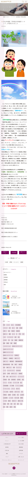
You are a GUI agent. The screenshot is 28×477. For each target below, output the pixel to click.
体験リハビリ (9, 367)
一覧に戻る (14, 252)
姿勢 (23, 379)
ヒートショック (21, 376)
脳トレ (12, 324)
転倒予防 (11, 391)
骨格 (9, 331)
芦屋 (12, 364)
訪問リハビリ (5, 361)
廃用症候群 (13, 379)
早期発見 (5, 394)
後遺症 (4, 403)
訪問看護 (6, 277)
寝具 (4, 367)
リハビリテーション (7, 346)
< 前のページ (5, 252)
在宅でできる (17, 391)
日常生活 (7, 247)
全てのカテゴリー (7, 272)
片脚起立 (13, 331)
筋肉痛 (21, 328)
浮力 (9, 340)
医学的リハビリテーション (17, 346)
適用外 (11, 406)
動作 (4, 406)
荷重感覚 (20, 373)
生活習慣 (22, 394)
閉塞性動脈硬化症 (18, 361)
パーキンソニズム (6, 388)
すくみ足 (9, 382)
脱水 (18, 394)
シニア (4, 370)
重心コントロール (13, 376)
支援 (14, 403)
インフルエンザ (10, 337)
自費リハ (5, 331)
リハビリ (8, 324)
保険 (10, 247)
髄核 (11, 343)
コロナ (4, 337)
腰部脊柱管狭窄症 (6, 364)
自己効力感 (18, 370)
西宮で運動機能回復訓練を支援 (9, 228)
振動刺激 (18, 331)
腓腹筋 (21, 397)
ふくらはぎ (11, 397)
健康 (17, 328)
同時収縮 (5, 379)
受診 (10, 328)
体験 (14, 367)
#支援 (6, 262)
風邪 (15, 337)
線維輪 (15, 343)
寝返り (16, 364)
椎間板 (16, 340)
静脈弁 (9, 400)
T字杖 (20, 334)
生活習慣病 (5, 397)
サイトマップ (21, 460)
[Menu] (25, 1)
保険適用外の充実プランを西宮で (9, 236)
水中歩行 (5, 340)
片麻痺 (8, 373)
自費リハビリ (17, 358)
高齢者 (8, 343)
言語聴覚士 (11, 358)
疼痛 (14, 406)
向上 (21, 403)
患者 (11, 403)
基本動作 (20, 364)
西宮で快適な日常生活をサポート (9, 232)
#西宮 (10, 262)
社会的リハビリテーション (8, 349)
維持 (18, 403)
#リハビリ (16, 262)
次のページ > (22, 252)
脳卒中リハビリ (14, 373)
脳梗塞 (5, 274)
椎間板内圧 (21, 340)
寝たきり (18, 388)
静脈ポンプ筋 (20, 400)
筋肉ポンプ (14, 400)
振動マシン (5, 334)
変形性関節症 (17, 324)
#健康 (21, 262)
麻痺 (8, 403)
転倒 (7, 376)
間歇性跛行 (12, 361)
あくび (13, 334)
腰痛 (4, 343)
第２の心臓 (17, 397)
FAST (22, 391)
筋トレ (13, 328)
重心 (21, 382)
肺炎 (19, 337)
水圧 (12, 340)
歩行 (23, 334)
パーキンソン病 (16, 382)
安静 (9, 379)
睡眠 (10, 334)
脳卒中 (4, 373)
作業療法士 (5, 358)
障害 (7, 406)
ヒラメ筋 (5, 400)
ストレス (5, 382)
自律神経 (18, 379)
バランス (13, 388)
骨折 (4, 376)
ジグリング (5, 328)
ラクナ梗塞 (12, 385)
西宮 (4, 324)
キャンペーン (18, 367)
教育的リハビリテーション (8, 355)
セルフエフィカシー (11, 370)
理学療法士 (17, 355)
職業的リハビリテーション (8, 352)
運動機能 (3, 247)
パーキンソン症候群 (19, 385)
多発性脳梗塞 (5, 385)
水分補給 (13, 394)
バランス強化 (5, 391)
